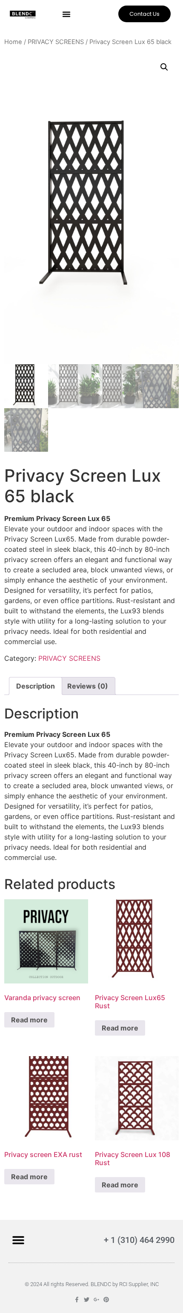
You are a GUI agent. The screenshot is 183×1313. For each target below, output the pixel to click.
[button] (66, 14)
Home (13, 42)
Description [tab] (35, 686)
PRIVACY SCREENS (56, 42)
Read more (29, 1020)
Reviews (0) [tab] (87, 686)
